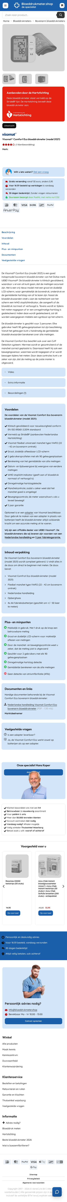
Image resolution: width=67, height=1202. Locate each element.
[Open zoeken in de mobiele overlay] (33, 15)
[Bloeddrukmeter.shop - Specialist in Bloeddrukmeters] (33, 5)
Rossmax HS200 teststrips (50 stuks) (15, 882)
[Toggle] (5, 372)
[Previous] (7, 47)
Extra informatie (16, 382)
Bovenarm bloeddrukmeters (50, 21)
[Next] (59, 47)
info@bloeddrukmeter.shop (23, 1009)
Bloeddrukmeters (22, 21)
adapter (29, 512)
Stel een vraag (41, 172)
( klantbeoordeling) (25, 144)
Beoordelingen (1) (17, 393)
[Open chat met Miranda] (57, 1192)
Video (11, 372)
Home (6, 21)
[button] (5, 6)
